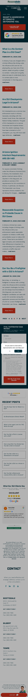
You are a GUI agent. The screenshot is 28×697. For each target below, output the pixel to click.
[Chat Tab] (14, 348)
